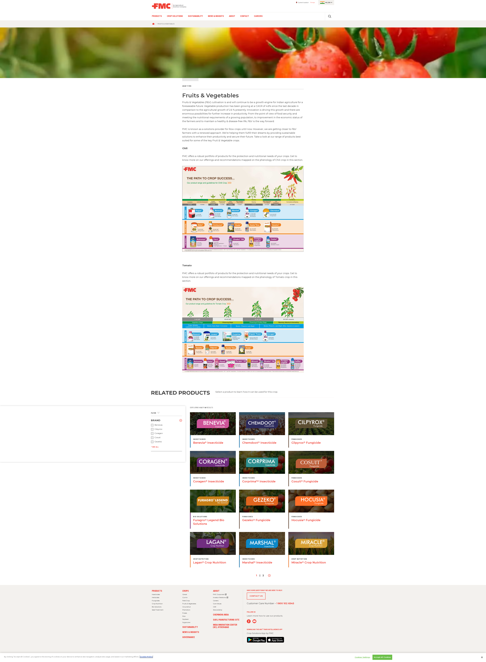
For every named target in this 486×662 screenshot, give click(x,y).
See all (155, 447)
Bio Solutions (156, 607)
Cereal (184, 594)
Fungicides (156, 601)
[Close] (482, 657)
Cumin (185, 597)
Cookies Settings (362, 657)
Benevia (158, 425)
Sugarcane (186, 622)
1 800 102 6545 (285, 603)
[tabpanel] (243, 52)
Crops (185, 590)
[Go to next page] (269, 575)
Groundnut (186, 607)
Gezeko (158, 442)
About (216, 590)
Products (157, 590)
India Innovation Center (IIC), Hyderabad (225, 626)
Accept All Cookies (382, 657)
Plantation (186, 610)
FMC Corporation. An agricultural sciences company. (169, 6)
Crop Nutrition (157, 604)
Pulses (184, 613)
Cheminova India (221, 614)
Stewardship (217, 610)
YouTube (254, 621)
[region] (243, 657)
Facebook (249, 621)
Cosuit (157, 437)
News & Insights (190, 632)
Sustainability (190, 627)
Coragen (159, 433)
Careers (215, 601)
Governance (188, 637)
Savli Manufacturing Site (226, 619)
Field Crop (186, 601)
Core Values (217, 604)
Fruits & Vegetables (189, 604)
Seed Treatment (157, 610)
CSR (214, 607)
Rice (183, 616)
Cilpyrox (158, 429)
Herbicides (155, 597)
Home (154, 24)
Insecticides (156, 594)
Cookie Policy (146, 657)
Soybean (185, 619)
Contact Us (256, 596)
